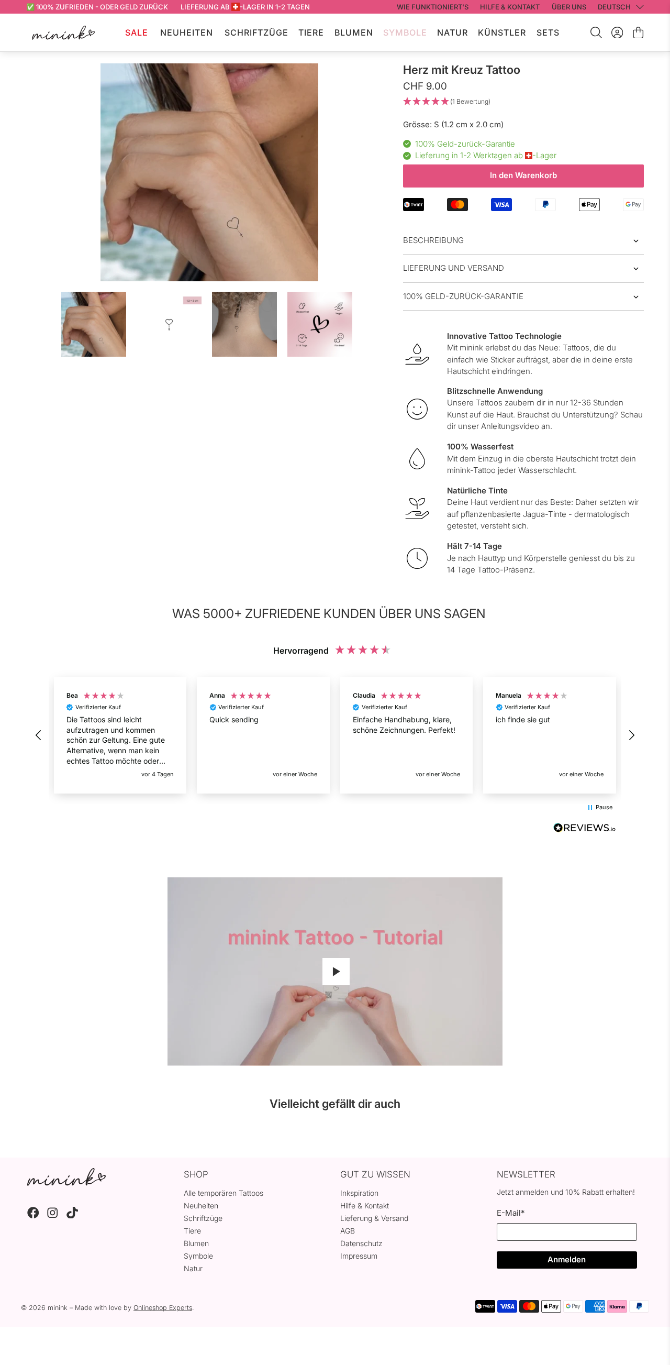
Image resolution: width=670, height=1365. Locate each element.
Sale (136, 32)
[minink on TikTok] (72, 1215)
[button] (523, 101)
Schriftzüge (256, 32)
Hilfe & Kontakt (364, 1205)
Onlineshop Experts (162, 1308)
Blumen (353, 32)
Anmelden (567, 1259)
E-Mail (510, 1213)
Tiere (311, 32)
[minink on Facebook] (33, 1215)
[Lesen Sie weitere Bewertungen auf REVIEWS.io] (584, 829)
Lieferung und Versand (453, 268)
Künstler (502, 32)
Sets (548, 32)
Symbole (405, 32)
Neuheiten (186, 32)
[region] (335, 735)
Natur (452, 32)
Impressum (358, 1255)
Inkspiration (359, 1192)
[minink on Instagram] (53, 1215)
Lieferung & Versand (374, 1218)
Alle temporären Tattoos (223, 1192)
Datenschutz (361, 1243)
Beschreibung (433, 240)
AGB (347, 1230)
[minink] (63, 33)
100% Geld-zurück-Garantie (463, 296)
